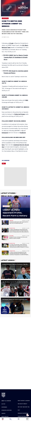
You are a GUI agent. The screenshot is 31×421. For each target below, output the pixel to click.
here (3, 144)
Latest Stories (8, 193)
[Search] (11, 419)
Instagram (5, 132)
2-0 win (11, 43)
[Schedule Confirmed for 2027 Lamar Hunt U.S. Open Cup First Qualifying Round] (5, 222)
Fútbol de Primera (19, 114)
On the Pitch (5, 18)
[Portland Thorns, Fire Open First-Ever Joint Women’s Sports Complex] (5, 237)
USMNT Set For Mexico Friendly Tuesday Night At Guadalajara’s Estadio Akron (16, 57)
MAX (26, 100)
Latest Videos (8, 260)
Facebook (23, 132)
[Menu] (27, 418)
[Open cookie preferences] (27, 415)
